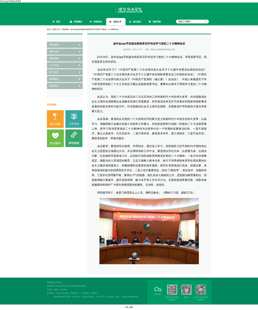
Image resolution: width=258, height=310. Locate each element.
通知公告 (54, 51)
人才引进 (54, 65)
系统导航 (157, 21)
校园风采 (54, 86)
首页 (58, 21)
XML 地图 (129, 307)
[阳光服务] (55, 138)
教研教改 (54, 79)
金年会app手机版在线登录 (10, 1)
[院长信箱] (55, 119)
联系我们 (58, 282)
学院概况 (78, 21)
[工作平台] (73, 119)
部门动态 (54, 72)
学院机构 (97, 21)
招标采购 (54, 58)
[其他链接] (73, 138)
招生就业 (137, 21)
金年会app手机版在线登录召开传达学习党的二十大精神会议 (95, 29)
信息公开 (117, 21)
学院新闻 (65, 29)
